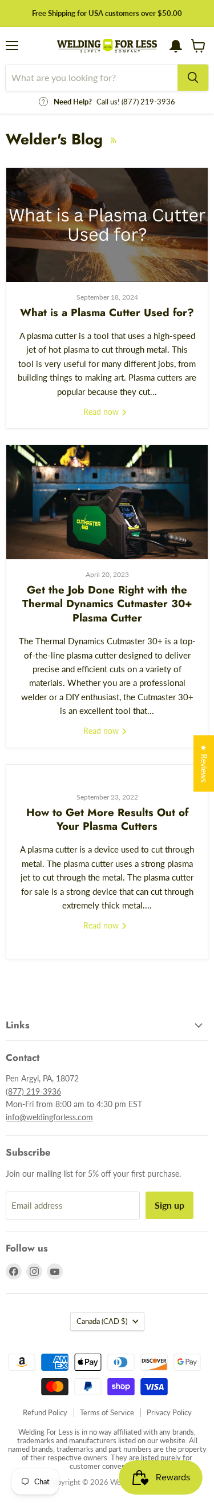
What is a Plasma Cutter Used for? (107, 312)
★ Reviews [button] (204, 763)
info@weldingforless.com (49, 1117)
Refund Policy (45, 1412)
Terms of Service (107, 1412)
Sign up (169, 1205)
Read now (102, 412)
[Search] (192, 77)
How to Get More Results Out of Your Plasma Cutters (107, 819)
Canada (101, 1321)
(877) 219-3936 (33, 1091)
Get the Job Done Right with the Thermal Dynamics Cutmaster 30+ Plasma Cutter (107, 603)
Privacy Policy (169, 1412)
